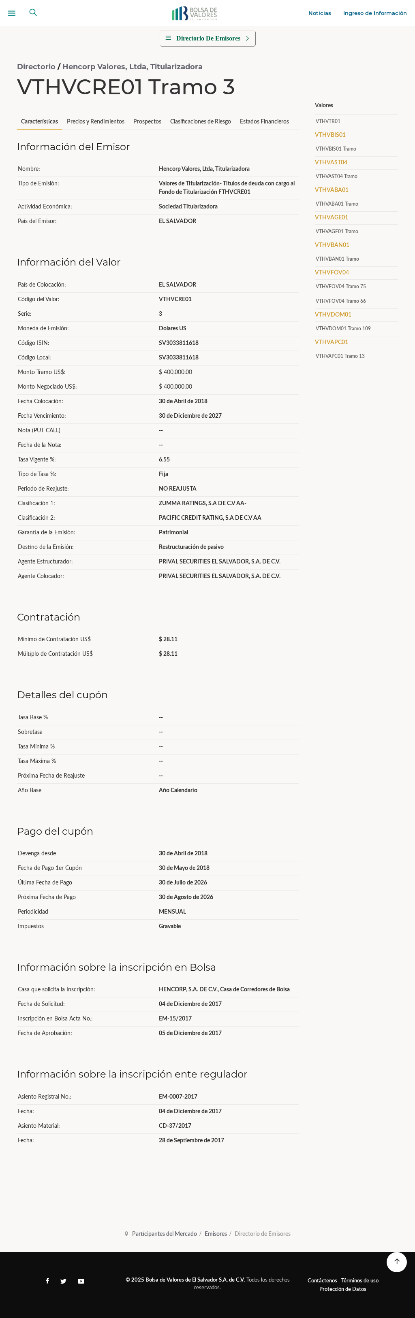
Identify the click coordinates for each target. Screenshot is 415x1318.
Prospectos (147, 122)
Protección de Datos (342, 1289)
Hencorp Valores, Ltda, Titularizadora (132, 66)
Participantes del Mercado (164, 1234)
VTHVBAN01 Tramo (337, 259)
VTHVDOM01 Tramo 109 (343, 328)
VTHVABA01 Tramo (337, 204)
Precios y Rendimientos (95, 122)
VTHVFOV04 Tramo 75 (341, 286)
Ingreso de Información (375, 13)
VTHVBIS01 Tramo (336, 149)
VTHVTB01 (328, 121)
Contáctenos (322, 1281)
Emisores (216, 1234)
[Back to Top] (397, 1262)
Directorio (37, 66)
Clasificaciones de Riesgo (200, 122)
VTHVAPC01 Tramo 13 (340, 356)
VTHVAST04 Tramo (336, 176)
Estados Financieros (264, 122)
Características (39, 122)
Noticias (319, 13)
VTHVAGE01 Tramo (337, 231)
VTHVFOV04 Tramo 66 (341, 301)
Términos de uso (360, 1281)
